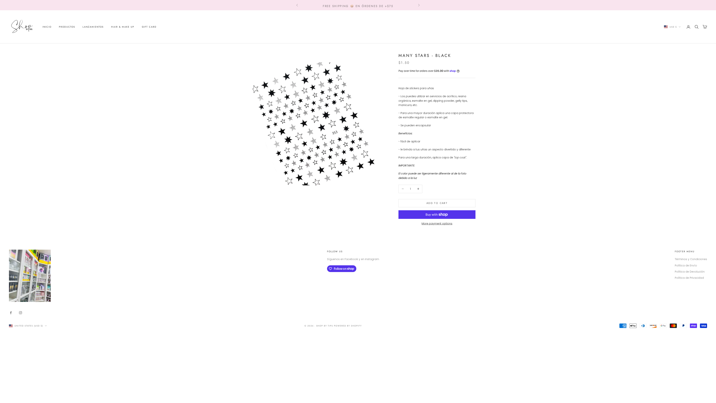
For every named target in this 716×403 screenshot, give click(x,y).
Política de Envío (686, 265)
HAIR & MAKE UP (122, 27)
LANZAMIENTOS (93, 27)
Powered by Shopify (348, 325)
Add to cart (437, 203)
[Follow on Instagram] (20, 313)
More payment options (437, 223)
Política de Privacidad (689, 278)
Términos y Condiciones (691, 259)
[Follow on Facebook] (11, 313)
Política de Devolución (690, 272)
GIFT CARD (149, 27)
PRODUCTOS (67, 27)
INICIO (47, 27)
